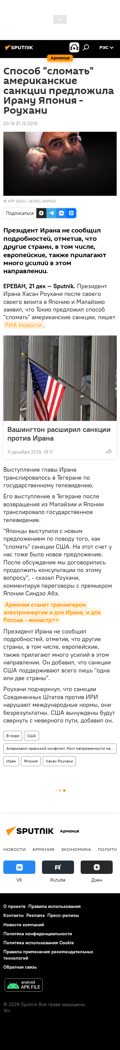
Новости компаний (23, 925)
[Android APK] (23, 985)
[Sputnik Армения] (20, 50)
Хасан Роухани (59, 760)
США (31, 735)
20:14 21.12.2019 (20, 123)
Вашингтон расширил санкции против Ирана (59, 433)
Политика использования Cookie (38, 943)
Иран (11, 760)
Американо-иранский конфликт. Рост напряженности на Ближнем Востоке (61, 748)
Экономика (76, 849)
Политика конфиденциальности (37, 934)
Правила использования (54, 906)
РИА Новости (23, 325)
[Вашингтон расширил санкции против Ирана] (60, 378)
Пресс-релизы (63, 915)
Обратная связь (20, 967)
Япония (31, 760)
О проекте (14, 906)
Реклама (35, 915)
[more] (109, 451)
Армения (43, 849)
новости (14, 849)
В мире (12, 735)
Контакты (13, 915)
